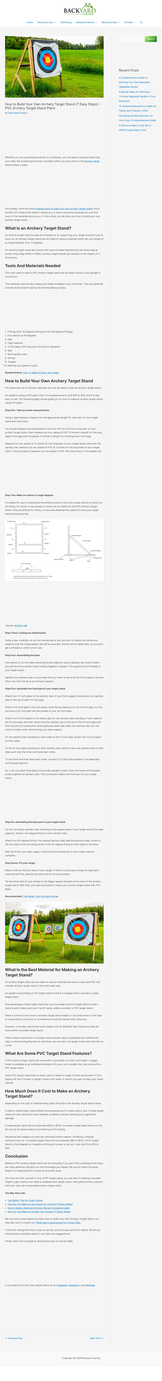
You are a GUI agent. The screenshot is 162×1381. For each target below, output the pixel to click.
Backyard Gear (109, 22)
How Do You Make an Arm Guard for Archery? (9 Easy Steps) (40, 1204)
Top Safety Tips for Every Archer (40, 896)
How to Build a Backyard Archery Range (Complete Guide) (39, 1208)
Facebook (62, 1285)
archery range (91, 161)
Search (151, 39)
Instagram (73, 1285)
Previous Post (14, 1338)
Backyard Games (85, 22)
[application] (54, 22)
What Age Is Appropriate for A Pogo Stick (58, 1222)
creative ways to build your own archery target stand (63, 208)
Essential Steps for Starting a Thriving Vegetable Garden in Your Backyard (137, 96)
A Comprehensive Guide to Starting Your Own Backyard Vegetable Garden (134, 82)
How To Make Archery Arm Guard (41, 372)
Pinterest (90, 1285)
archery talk (20, 625)
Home (30, 22)
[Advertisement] (54, 136)
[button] (141, 22)
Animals (128, 22)
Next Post (96, 1338)
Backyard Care (45, 22)
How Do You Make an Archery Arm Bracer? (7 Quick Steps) (39, 1211)
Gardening (66, 22)
